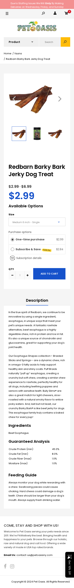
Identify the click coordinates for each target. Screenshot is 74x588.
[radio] (12, 239)
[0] (66, 13)
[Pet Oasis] (37, 26)
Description (37, 300)
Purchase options (20, 232)
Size (11, 214)
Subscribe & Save (33, 249)
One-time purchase (30, 239)
